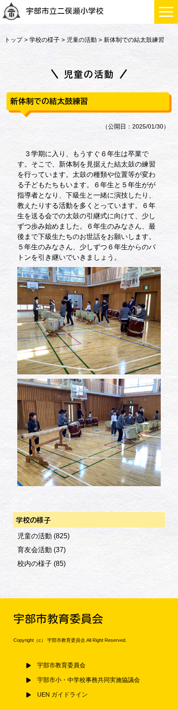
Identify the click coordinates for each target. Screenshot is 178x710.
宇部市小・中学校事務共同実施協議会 (88, 680)
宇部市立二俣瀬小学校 (65, 11)
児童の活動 (82, 39)
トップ (13, 39)
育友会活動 (34, 549)
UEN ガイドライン (62, 694)
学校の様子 (44, 39)
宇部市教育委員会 (61, 665)
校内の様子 (34, 563)
